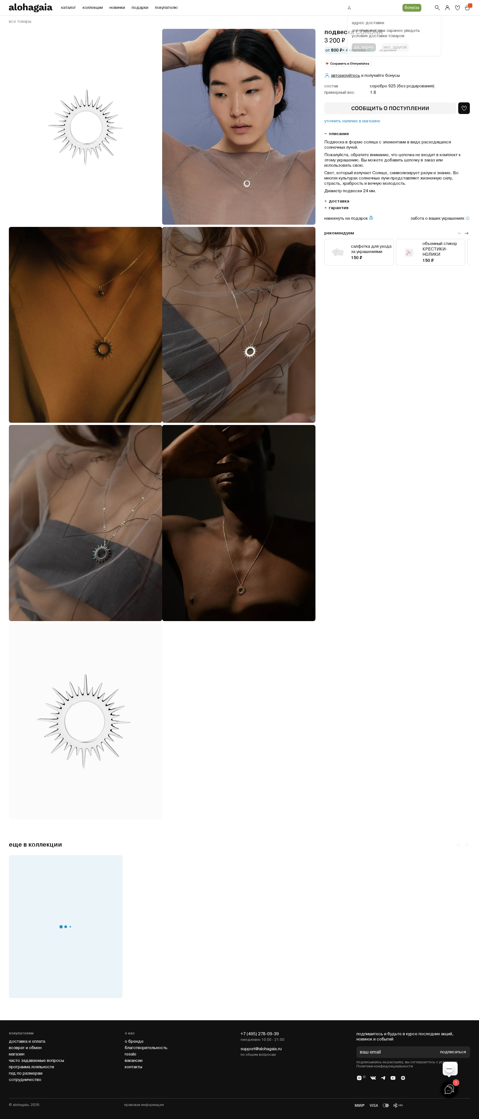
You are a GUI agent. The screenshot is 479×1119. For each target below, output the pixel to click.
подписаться (453, 1052)
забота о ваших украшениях (437, 218)
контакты (133, 1067)
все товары (20, 21)
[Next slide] (466, 233)
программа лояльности (31, 1067)
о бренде (134, 1041)
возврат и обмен (25, 1048)
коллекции (93, 8)
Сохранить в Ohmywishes (349, 63)
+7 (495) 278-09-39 (260, 1034)
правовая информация (144, 1104)
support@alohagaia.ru (261, 1049)
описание (339, 133)
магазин (16, 1054)
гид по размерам (25, 1073)
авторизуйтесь (345, 75)
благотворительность (146, 1048)
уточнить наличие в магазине (352, 121)
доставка (339, 201)
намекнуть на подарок (346, 218)
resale (130, 1054)
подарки (140, 8)
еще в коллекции (35, 844)
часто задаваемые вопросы (36, 1061)
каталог (68, 8)
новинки (117, 8)
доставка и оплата (27, 1041)
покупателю (166, 8)
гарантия (338, 208)
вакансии (133, 1061)
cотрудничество (25, 1080)
